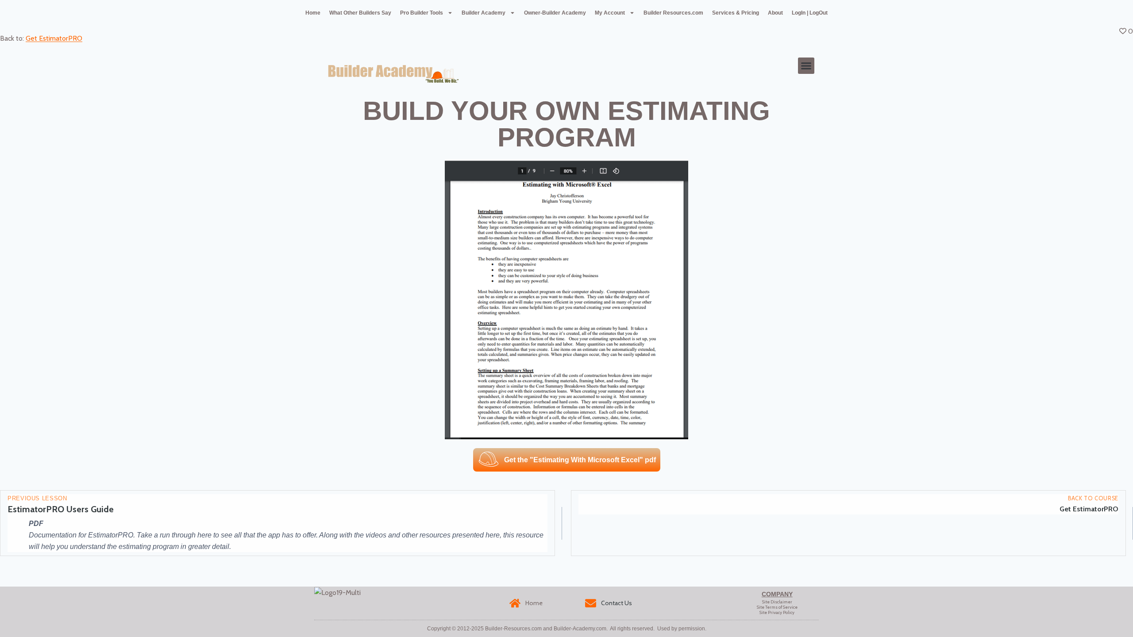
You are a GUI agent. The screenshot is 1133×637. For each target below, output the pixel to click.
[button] (806, 66)
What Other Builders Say (360, 13)
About (775, 13)
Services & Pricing (735, 13)
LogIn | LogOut (810, 13)
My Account (610, 13)
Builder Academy (483, 13)
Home (312, 13)
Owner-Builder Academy (555, 13)
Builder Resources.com (673, 13)
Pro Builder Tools (421, 13)
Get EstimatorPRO (54, 38)
